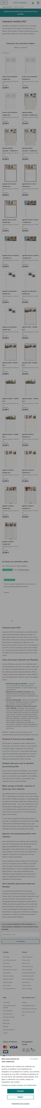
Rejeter (20, 1097)
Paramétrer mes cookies (20, 1104)
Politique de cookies (9, 1085)
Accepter (20, 1091)
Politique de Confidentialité (26, 1085)
